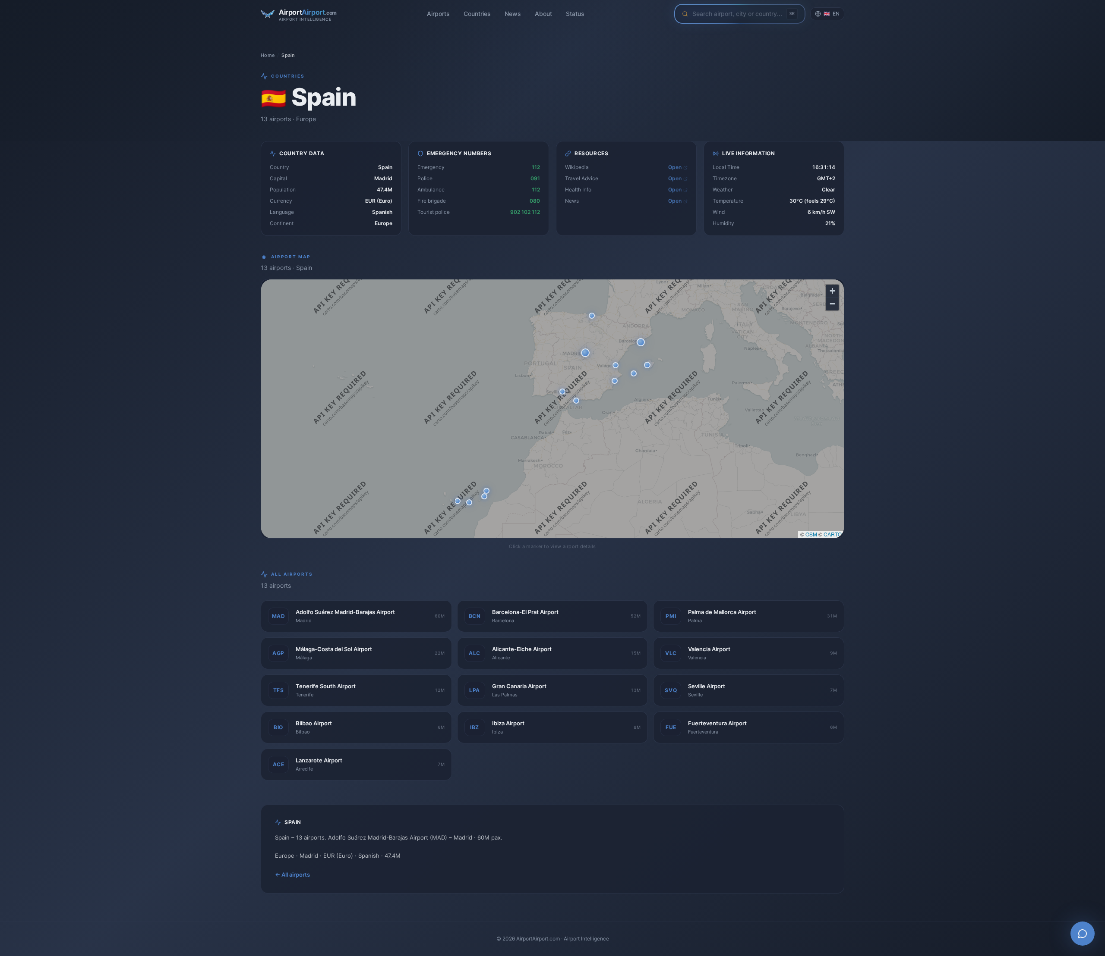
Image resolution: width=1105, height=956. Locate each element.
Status (575, 13)
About (543, 13)
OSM (811, 534)
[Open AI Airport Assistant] (1082, 934)
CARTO (833, 534)
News (513, 13)
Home (268, 55)
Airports (438, 13)
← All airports (292, 874)
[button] (585, 352)
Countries (477, 13)
